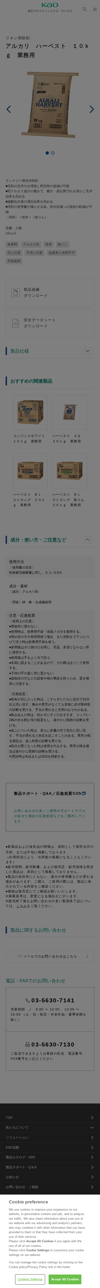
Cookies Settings (30, 1279)
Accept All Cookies (65, 1279)
